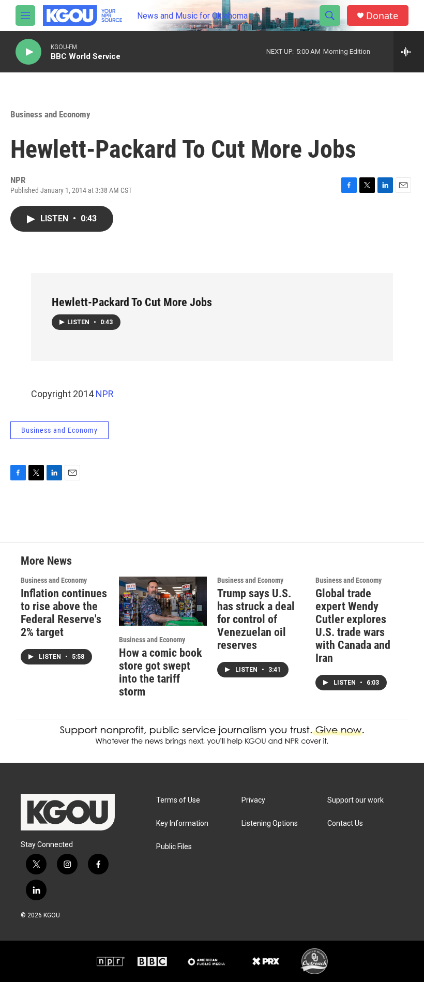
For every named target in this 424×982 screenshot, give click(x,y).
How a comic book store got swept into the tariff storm (160, 672)
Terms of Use (178, 800)
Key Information (182, 823)
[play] (28, 52)
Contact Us (345, 823)
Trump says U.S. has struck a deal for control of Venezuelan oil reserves (256, 619)
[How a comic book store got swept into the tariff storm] (163, 601)
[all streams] (408, 51)
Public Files (174, 847)
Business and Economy (50, 114)
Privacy (253, 800)
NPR (105, 393)
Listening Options (269, 823)
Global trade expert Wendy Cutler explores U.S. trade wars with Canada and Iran (352, 625)
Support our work (355, 800)
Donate (382, 15)
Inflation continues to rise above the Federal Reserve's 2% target (64, 613)
